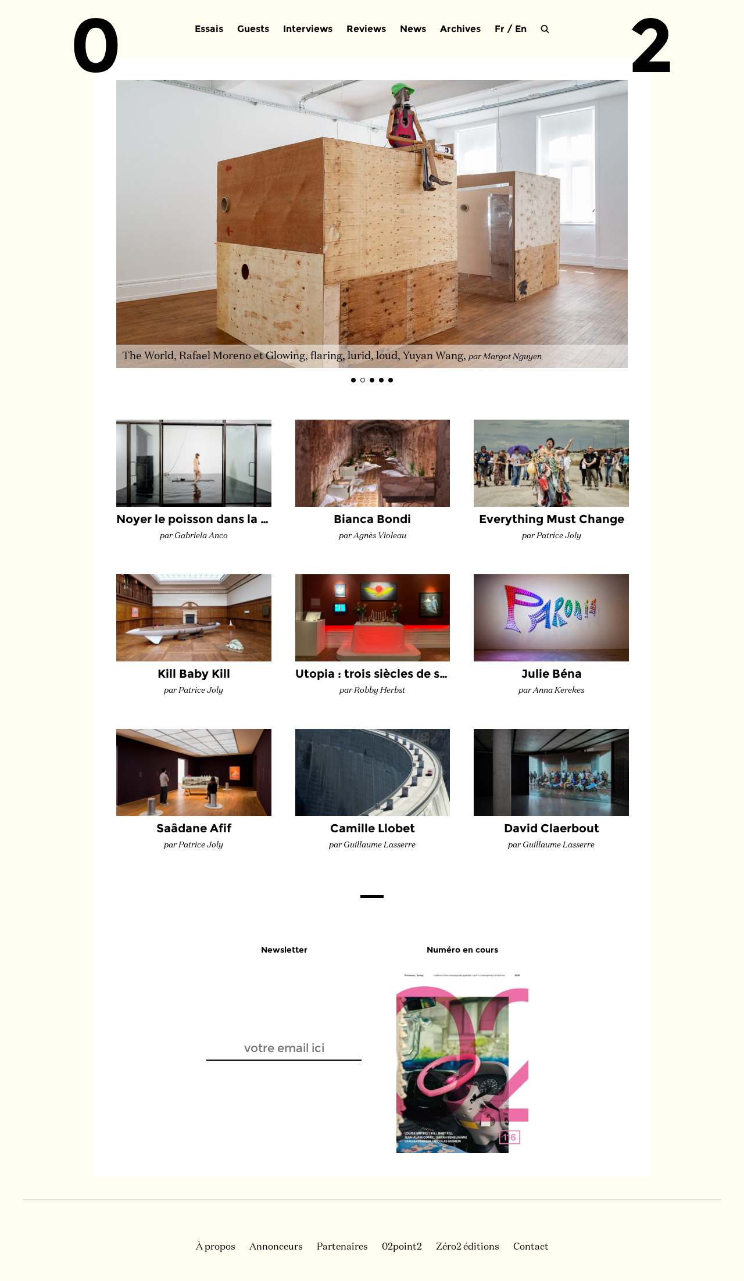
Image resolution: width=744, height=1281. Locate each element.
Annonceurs (276, 1247)
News (413, 28)
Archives (460, 28)
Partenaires (342, 1247)
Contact (531, 1247)
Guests (253, 28)
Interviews (307, 28)
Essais (209, 28)
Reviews (366, 28)
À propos (215, 1247)
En (521, 28)
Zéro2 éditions (467, 1247)
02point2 (402, 1247)
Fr (500, 28)
